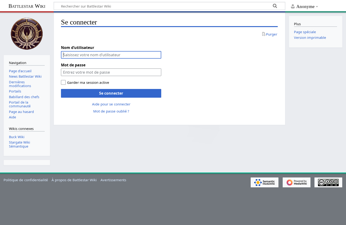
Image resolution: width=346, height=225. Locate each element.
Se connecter (111, 93)
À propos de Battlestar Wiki (74, 179)
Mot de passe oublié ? (111, 111)
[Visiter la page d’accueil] (27, 33)
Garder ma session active (88, 82)
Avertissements (113, 179)
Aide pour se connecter (111, 104)
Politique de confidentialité (26, 179)
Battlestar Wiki (26, 6)
